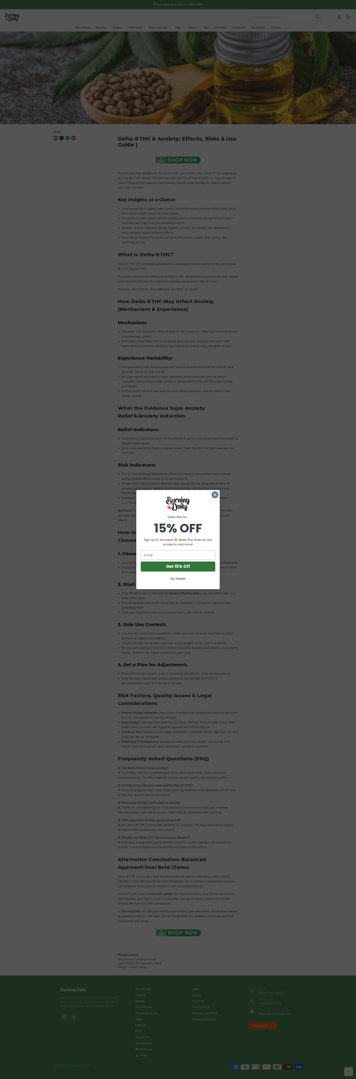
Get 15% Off (178, 566)
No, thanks (178, 579)
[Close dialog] (215, 495)
